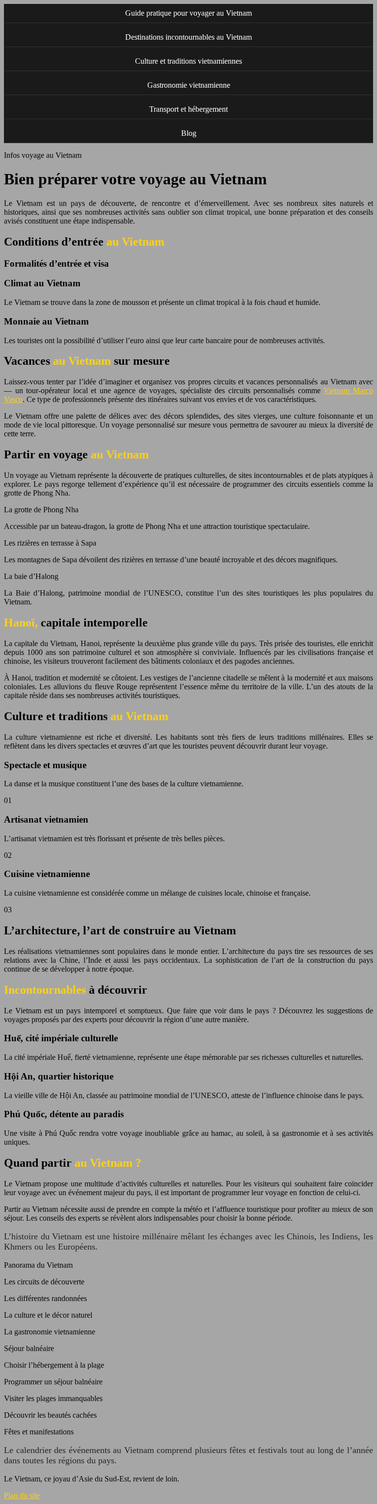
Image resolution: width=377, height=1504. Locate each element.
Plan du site (22, 1495)
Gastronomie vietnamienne (188, 85)
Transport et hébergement (188, 109)
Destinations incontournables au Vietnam (188, 37)
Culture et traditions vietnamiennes (188, 61)
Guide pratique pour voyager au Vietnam (188, 13)
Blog (188, 133)
